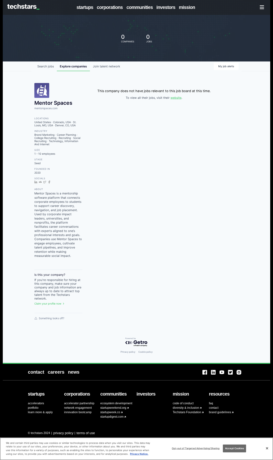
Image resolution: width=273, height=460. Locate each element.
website (175, 98)
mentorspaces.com (46, 108)
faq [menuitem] (211, 403)
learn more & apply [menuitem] (40, 412)
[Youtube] (224, 374)
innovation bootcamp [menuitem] (78, 412)
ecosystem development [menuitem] (116, 403)
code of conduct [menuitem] (183, 403)
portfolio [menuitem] (33, 407)
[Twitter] (232, 374)
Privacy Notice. (139, 453)
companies (73, 66)
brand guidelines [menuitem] (220, 412)
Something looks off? (51, 318)
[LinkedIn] (215, 374)
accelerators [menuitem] (36, 403)
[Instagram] (241, 374)
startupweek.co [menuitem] (110, 412)
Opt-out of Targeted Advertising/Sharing (196, 448)
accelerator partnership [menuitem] (79, 403)
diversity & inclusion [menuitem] (186, 407)
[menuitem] (86, 7)
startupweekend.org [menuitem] (113, 407)
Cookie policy (145, 351)
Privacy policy (128, 351)
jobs (45, 66)
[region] (136, 449)
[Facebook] (206, 374)
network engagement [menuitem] (78, 407)
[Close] (267, 448)
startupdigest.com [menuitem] (112, 416)
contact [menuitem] (213, 407)
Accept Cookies (234, 448)
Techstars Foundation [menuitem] (187, 412)
